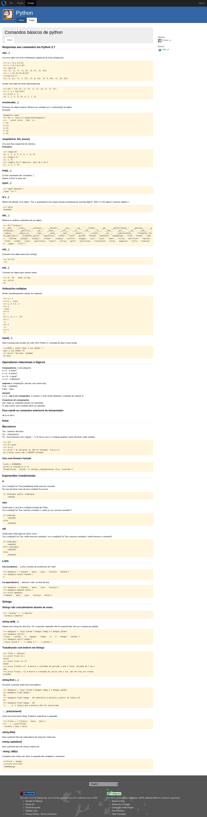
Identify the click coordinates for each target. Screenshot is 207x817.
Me (11, 3)
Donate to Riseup (34, 801)
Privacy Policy (32, 814)
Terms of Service (49, 814)
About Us (30, 804)
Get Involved (118, 810)
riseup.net (42, 798)
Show (9, 40)
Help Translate (119, 814)
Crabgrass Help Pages (123, 807)
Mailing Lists (31, 810)
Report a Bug (118, 801)
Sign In (202, 3)
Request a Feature (121, 804)
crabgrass (133, 798)
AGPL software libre (148, 798)
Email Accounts (33, 807)
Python (24, 13)
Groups (31, 3)
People (20, 3)
